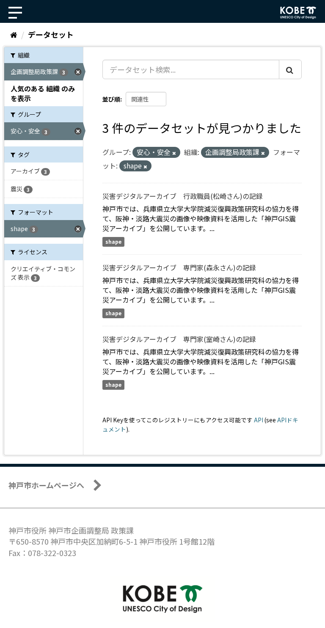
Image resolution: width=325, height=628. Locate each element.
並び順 (111, 99)
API (258, 420)
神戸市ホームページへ (46, 484)
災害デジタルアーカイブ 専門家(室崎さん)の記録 (179, 339)
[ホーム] (13, 34)
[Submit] (290, 69)
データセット (51, 34)
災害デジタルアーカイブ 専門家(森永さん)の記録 (179, 267)
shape (113, 241)
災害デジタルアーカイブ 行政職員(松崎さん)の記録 (182, 196)
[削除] (174, 152)
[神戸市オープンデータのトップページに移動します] (298, 12)
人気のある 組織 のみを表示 (43, 93)
